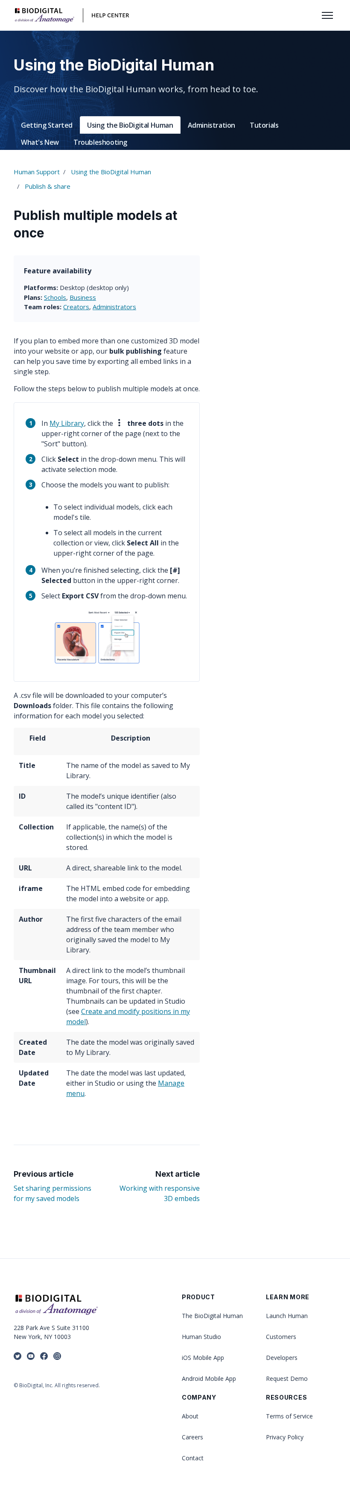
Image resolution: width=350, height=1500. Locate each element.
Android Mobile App (209, 1378)
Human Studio (201, 1337)
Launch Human (287, 1316)
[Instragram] (57, 1357)
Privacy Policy (284, 1437)
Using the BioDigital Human (130, 125)
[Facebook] (44, 1357)
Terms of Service (289, 1416)
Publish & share (47, 186)
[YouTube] (31, 1357)
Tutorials (264, 125)
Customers (281, 1337)
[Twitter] (17, 1357)
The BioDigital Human (212, 1316)
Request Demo (287, 1378)
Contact (193, 1458)
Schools (55, 297)
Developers (282, 1358)
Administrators (114, 306)
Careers (192, 1437)
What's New (40, 142)
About (190, 1416)
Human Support (37, 171)
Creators (76, 306)
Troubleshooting (100, 142)
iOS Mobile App (203, 1358)
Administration (211, 125)
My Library (67, 423)
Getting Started (47, 125)
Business (83, 297)
